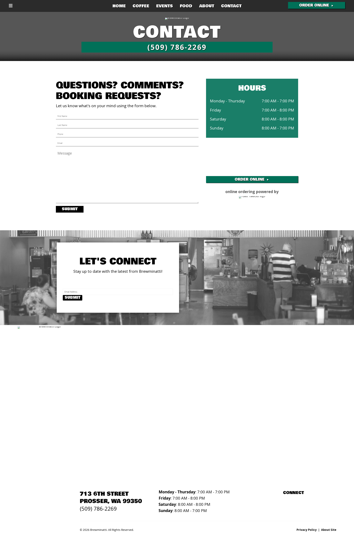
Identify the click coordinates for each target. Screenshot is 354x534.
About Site (328, 530)
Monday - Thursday (227, 100)
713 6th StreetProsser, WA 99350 (111, 497)
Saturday (218, 119)
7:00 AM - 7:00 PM (278, 100)
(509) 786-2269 (98, 508)
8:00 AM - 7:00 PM (278, 128)
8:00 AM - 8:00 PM (278, 119)
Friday (215, 110)
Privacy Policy (306, 530)
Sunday (216, 128)
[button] (316, 5)
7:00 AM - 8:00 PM (278, 110)
